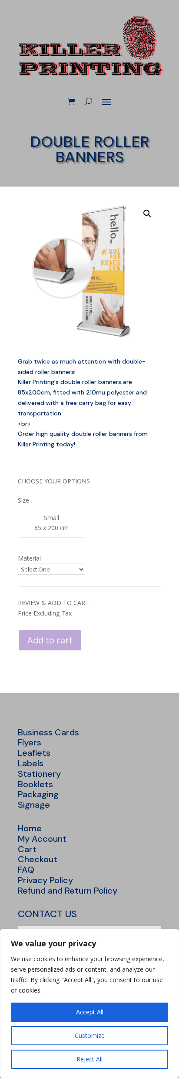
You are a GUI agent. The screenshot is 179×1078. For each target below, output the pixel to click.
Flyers (29, 742)
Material (29, 558)
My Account (42, 838)
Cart (27, 849)
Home (30, 828)
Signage (34, 804)
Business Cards (48, 732)
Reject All (89, 1059)
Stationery (39, 773)
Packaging (38, 794)
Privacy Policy (45, 880)
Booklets (35, 784)
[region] (89, 1003)
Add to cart (50, 640)
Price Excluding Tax (45, 613)
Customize (90, 1035)
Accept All (89, 1012)
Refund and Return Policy (67, 890)
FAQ (26, 869)
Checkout (37, 859)
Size (23, 500)
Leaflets (34, 752)
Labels (30, 763)
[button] (147, 213)
